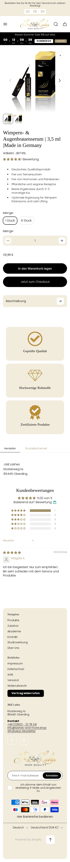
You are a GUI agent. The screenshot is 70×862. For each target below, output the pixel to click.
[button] (12, 159)
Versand (13, 680)
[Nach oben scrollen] (50, 839)
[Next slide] (59, 80)
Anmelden (52, 775)
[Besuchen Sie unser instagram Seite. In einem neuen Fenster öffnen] (23, 740)
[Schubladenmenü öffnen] (5, 24)
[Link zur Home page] (35, 758)
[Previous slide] (10, 80)
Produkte (13, 620)
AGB (10, 674)
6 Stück (26, 220)
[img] (12, 552)
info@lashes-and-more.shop (26, 728)
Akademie (14, 631)
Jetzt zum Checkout (35, 282)
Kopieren (61, 41)
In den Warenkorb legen (35, 268)
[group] (8, 119)
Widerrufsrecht (17, 686)
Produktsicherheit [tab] (36, 448)
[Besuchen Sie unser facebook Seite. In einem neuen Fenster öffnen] (11, 740)
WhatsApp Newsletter (21, 731)
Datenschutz (15, 669)
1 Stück (10, 220)
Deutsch (18, 827)
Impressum (15, 663)
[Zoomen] (60, 55)
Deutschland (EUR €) (44, 827)
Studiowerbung (17, 642)
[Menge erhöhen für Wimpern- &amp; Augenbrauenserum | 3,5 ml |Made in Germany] (62, 240)
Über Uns (13, 648)
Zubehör (13, 626)
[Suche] (56, 24)
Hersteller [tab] (10, 448)
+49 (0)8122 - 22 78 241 (22, 724)
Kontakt (12, 637)
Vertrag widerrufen (26, 693)
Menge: (8, 231)
